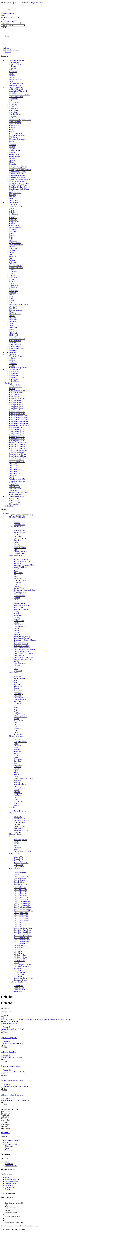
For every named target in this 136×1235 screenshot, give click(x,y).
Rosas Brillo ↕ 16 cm (16, 348)
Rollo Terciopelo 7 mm (17, 452)
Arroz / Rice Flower (16, 97)
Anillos (11, 362)
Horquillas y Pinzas (15, 356)
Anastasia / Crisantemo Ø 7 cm (19, 95)
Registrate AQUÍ (37, 3)
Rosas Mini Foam (15, 337)
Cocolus (12, 283)
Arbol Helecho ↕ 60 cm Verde (11, 1086)
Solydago (12, 195)
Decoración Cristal (20, 811)
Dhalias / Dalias (14, 118)
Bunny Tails (13, 108)
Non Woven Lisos (15, 387)
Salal (11, 323)
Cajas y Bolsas (12, 369)
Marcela (12, 147)
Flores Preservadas (14, 87)
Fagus (11, 296)
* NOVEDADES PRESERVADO (21, 515)
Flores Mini (11, 333)
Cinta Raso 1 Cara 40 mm (18, 448)
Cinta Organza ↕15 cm (17, 437)
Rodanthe (12, 164)
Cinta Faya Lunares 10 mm (18, 421)
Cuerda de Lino (14, 500)
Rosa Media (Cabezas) (17, 175)
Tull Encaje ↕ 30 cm (16, 473)
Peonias (12, 160)
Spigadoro (12, 256)
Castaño (12, 281)
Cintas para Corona (15, 494)
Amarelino (12, 93)
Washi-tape (13, 483)
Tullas (11, 325)
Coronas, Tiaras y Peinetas (18, 368)
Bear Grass (13, 277)
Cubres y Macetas (15, 70)
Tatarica (12, 260)
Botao (11, 100)
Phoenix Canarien (15, 314)
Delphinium (13, 262)
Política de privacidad (12, 1179)
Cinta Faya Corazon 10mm (18, 416)
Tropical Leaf (13, 327)
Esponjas (17, 523)
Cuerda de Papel (14, 502)
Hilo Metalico (14, 504)
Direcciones (9, 1146)
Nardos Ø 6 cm (14, 150)
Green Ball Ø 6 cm (15, 133)
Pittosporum (13, 319)
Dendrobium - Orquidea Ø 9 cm (20, 120)
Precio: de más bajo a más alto (40, 1019)
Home (7, 513)
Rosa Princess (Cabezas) (17, 172)
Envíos (7, 1177)
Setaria (11, 252)
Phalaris (12, 246)
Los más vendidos (11, 1166)
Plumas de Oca (14, 77)
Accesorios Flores (15, 62)
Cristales (12, 807)
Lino (11, 233)
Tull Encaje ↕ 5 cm (15, 469)
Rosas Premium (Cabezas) (18, 181)
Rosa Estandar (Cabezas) (17, 177)
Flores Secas (12, 202)
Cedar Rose (13, 220)
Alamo (11, 270)
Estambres (12, 343)
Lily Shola (12, 231)
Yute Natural (13, 490)
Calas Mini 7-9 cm (15, 110)
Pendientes (13, 364)
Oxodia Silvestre (15, 156)
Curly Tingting (14, 225)
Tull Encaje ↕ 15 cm (16, 471)
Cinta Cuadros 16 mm (16, 398)
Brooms (12, 216)
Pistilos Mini (13, 335)
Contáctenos (9, 1185)
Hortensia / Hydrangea (17, 139)
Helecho (12, 300)
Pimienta (12, 316)
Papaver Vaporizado (16, 245)
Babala (11, 208)
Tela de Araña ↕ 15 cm (17, 462)
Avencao (12, 275)
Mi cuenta (5, 1132)
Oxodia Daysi (14, 154)
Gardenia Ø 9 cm (15, 125)
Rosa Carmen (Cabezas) (17, 168)
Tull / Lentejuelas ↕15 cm (17, 479)
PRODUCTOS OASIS (17, 517)
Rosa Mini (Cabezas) (16, 173)
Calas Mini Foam (15, 341)
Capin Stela (13, 112)
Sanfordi (12, 250)
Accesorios (17, 521)
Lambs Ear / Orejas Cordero (18, 304)
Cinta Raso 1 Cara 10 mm (18, 444)
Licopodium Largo (15, 310)
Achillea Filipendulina (16, 89)
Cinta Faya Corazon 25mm (18, 419)
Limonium (12, 145)
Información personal (12, 1140)
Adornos (12, 366)
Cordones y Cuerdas (14, 496)
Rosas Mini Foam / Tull (17, 339)
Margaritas (12, 350)
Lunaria (12, 329)
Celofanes (12, 66)
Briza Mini (13, 104)
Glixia (11, 129)
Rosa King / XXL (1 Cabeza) (19, 183)
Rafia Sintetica (14, 485)
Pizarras (12, 76)
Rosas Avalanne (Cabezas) (18, 166)
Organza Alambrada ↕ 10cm (18, 492)
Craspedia (12, 116)
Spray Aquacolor (19, 525)
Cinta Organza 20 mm (16, 433)
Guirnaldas (13, 72)
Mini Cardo (13, 241)
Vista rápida (6, 1027)
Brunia (11, 106)
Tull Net (12, 477)
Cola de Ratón (14, 498)
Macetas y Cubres (11, 352)
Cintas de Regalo (15, 394)
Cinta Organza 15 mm (16, 431)
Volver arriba (6, 1111)
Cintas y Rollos (13, 385)
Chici (11, 289)
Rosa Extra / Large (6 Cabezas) (19, 179)
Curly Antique (14, 222)
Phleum (11, 162)
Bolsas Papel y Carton (16, 377)
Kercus (11, 302)
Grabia (11, 131)
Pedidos (7, 1142)
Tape (11, 81)
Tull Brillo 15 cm (15, 475)
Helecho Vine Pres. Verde (9, 1072)
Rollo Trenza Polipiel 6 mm (18, 450)
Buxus (11, 279)
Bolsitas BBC (14, 373)
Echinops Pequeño (15, 227)
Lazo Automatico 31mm (17, 454)
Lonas (11, 235)
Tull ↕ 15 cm (13, 465)
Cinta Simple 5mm (15, 402)
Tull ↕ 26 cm (13, 467)
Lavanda (12, 143)
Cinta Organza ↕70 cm (17, 441)
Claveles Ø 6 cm (15, 114)
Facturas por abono (11, 1144)
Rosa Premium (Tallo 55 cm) (19, 189)
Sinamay (12, 389)
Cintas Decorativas (15, 392)
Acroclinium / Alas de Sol (18, 91)
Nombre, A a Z (14, 1019)
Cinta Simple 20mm (16, 406)
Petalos (11, 74)
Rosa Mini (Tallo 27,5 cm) (18, 185)
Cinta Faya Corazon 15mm (18, 417)
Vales (7, 1148)
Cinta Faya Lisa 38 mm (17, 414)
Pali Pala (12, 158)
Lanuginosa (13, 306)
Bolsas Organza (14, 375)
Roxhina (12, 191)
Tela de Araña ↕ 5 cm (16, 460)
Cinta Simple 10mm (16, 404)
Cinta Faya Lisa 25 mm (17, 391)
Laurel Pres (13, 308)
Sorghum (12, 197)
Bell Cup (12, 212)
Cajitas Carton (14, 379)
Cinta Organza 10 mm (16, 429)
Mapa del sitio (10, 1187)
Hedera (11, 298)
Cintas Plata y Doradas (17, 481)
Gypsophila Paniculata (16, 135)
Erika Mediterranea (15, 124)
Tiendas (7, 1189)
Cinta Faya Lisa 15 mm (17, 412)
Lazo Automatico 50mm (17, 456)
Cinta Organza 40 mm (16, 435)
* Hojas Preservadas (16, 268)
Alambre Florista (15, 64)
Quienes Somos (10, 1183)
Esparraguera (13, 291)
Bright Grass (13, 214)
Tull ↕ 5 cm (13, 464)
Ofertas (7, 1162)
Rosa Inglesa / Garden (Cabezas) (20, 170)
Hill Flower (13, 229)
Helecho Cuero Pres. (8, 1057)
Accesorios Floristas (14, 60)
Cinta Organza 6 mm (16, 427)
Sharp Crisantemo (15, 193)
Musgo (11, 312)
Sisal (11, 254)
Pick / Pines (9, 506)
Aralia (11, 273)
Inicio (7, 36)
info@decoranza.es (7, 21)
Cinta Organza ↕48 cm (17, 439)
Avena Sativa (13, 99)
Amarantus (13, 271)
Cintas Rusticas (14, 396)
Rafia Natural (13, 248)
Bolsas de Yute (14, 371)
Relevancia (5, 1019)
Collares (12, 358)
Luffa (11, 239)
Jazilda (11, 141)
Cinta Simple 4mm (15, 400)
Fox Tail (12, 295)
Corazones (12, 68)
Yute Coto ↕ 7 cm (15, 489)
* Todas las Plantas (15, 266)
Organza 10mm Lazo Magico (19, 425)
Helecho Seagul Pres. (8, 1043)
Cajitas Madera (14, 381)
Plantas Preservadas (14, 264)
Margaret (12, 149)
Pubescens (12, 321)
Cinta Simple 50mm (16, 410)
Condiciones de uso (11, 1181)
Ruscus (11, 331)
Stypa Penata (13, 200)
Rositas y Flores (14, 346)
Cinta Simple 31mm (16, 408)
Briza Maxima (14, 102)
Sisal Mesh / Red (15, 85)
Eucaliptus (12, 293)
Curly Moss (13, 223)
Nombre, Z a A (24, 1019)
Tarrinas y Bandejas (16, 83)
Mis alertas (8, 1150)
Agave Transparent (15, 206)
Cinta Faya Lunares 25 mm (18, 423)
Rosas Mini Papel (15, 344)
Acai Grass (13, 204)
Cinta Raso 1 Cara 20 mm (18, 446)
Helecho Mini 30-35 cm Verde (11, 1100)
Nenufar (12, 152)
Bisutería (10, 354)
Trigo (11, 258)
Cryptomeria (13, 285)
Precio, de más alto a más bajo (60, 1019)
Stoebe (11, 198)
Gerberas (12, 127)
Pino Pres (12, 318)
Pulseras (12, 360)
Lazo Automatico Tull (16, 458)
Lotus (11, 237)
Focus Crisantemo (15, 122)
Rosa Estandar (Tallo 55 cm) (18, 187)
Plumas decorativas (15, 79)
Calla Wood (13, 218)
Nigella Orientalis (15, 243)
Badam (11, 210)
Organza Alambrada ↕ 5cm (18, 442)
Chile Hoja (13, 287)
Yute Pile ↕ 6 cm (14, 487)
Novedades (9, 1164)
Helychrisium (13, 137)
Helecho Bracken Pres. (8, 1029)
